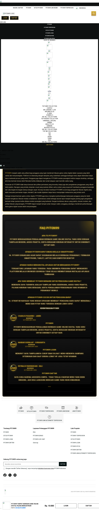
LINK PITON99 (76, 411)
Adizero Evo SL (49, 127)
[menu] (49, 84)
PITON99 (28, 8)
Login (5, 18)
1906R (50, 138)
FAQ (34, 432)
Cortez (49, 108)
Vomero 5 (49, 115)
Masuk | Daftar (18, 8)
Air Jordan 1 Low (49, 110)
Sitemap (35, 442)
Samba (49, 122)
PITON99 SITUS (75, 446)
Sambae (49, 126)
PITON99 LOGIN (5, 163)
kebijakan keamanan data (46, 468)
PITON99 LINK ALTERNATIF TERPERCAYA (49, 420)
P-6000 (49, 113)
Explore (3, 22)
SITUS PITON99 (38, 8)
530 (49, 133)
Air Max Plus (49, 111)
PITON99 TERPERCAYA (67, 8)
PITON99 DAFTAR (8, 442)
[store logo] (9, 13)
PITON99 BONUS (38, 435)
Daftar (14, 18)
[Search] (93, 13)
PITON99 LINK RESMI (52, 8)
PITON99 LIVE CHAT (39, 439)
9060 (49, 140)
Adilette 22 (49, 124)
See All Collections (49, 117)
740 (49, 135)
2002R (50, 136)
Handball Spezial (49, 121)
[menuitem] (49, 24)
